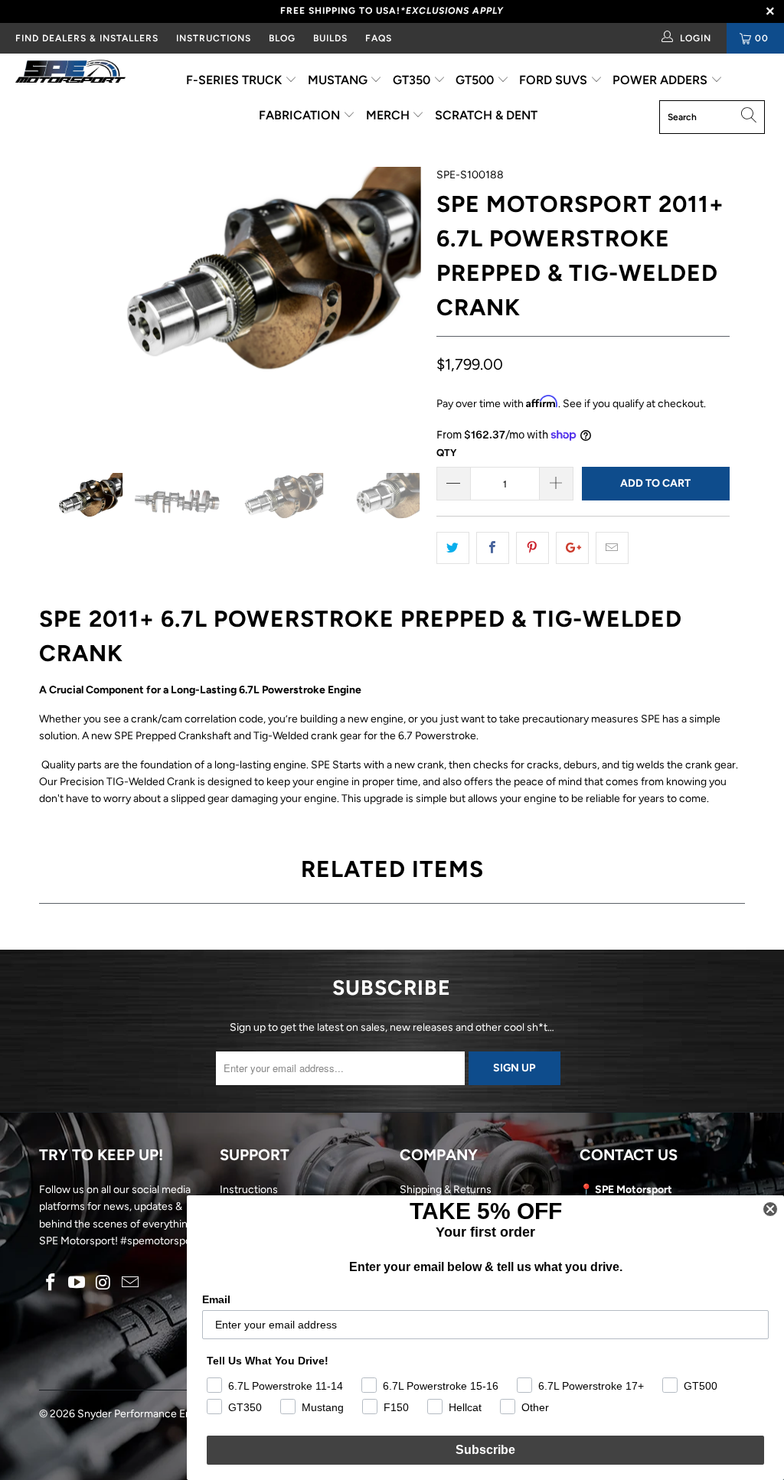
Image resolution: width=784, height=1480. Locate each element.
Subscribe (485, 1449)
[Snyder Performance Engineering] (70, 74)
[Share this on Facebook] (492, 548)
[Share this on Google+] (572, 548)
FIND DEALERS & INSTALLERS (86, 38)
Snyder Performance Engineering (157, 1413)
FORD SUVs (554, 80)
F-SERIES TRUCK (235, 80)
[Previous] (59, 308)
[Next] (401, 308)
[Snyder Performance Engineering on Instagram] (104, 1283)
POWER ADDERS (661, 80)
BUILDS (330, 38)
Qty (446, 452)
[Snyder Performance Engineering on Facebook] (50, 1283)
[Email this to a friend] (612, 548)
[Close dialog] (770, 1209)
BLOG (282, 38)
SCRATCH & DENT (486, 115)
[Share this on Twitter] (452, 548)
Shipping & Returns (446, 1189)
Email (216, 1299)
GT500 (476, 80)
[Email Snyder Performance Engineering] (130, 1283)
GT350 (413, 80)
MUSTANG (339, 80)
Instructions (249, 1189)
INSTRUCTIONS (213, 38)
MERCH (389, 115)
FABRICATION (301, 115)
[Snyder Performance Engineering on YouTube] (77, 1283)
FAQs (378, 38)
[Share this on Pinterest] (532, 548)
